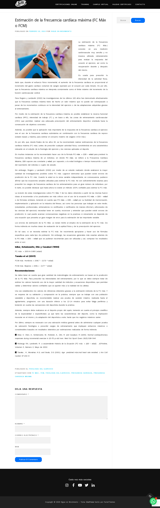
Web (17, 447)
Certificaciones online (66, 4)
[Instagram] (67, 485)
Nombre (19, 424)
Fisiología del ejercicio (41, 369)
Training (85, 4)
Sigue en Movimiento (61, 31)
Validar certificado (121, 4)
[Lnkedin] (93, 485)
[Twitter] (86, 485)
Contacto (140, 4)
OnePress (90, 502)
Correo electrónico (27, 435)
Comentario (22, 394)
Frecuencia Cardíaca (81, 373)
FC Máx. (35, 373)
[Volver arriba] (150, 496)
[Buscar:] (123, 20)
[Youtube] (80, 485)
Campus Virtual (100, 4)
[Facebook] (73, 485)
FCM (42, 373)
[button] (153, 501)
